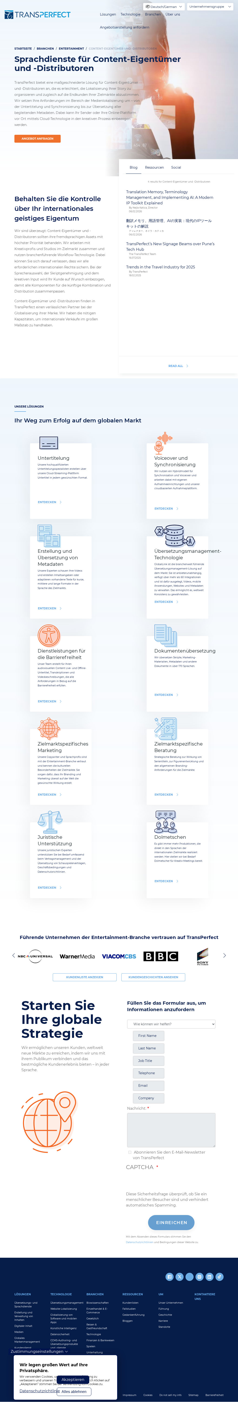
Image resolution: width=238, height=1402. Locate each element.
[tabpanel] (119, 88)
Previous (14, 955)
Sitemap (193, 1395)
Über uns (172, 14)
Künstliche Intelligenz (63, 1328)
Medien (18, 1332)
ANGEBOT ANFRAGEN (37, 138)
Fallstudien (129, 1308)
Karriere (163, 1320)
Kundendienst (22, 1347)
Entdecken (47, 502)
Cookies (147, 1395)
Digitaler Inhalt (23, 1326)
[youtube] (189, 1277)
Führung (164, 1308)
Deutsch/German (164, 7)
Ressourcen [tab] (154, 167)
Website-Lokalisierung (63, 1308)
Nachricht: (136, 1108)
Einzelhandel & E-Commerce (97, 1310)
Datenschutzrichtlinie (40, 1391)
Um (161, 1294)
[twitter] (179, 1277)
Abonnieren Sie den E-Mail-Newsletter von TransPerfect (169, 1155)
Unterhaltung (94, 1352)
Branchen (153, 14)
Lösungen (108, 14)
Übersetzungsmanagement (64, 1302)
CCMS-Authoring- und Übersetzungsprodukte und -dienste (64, 1344)
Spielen (90, 1346)
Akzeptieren (73, 1379)
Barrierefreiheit (214, 1395)
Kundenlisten (130, 1302)
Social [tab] (176, 167)
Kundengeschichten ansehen (153, 977)
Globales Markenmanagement (27, 1340)
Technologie (130, 14)
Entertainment (71, 48)
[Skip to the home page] (38, 14)
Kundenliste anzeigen (84, 977)
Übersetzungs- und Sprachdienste (25, 1304)
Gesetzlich (92, 1318)
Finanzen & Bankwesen (100, 1340)
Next (223, 955)
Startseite (23, 48)
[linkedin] (209, 1277)
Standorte (164, 1326)
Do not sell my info (170, 1395)
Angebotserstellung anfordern (124, 27)
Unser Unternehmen (171, 1302)
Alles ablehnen (74, 1392)
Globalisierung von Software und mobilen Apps (63, 1318)
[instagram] (199, 1277)
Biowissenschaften (97, 1302)
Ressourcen (132, 1294)
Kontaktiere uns (205, 1297)
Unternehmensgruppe (206, 6)
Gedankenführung (133, 1314)
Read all (176, 366)
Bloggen (127, 1320)
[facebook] (169, 1277)
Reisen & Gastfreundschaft (96, 1326)
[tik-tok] (219, 1277)
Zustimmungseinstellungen (37, 1351)
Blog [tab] (134, 167)
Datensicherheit (59, 1334)
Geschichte (165, 1314)
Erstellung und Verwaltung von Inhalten (23, 1316)
